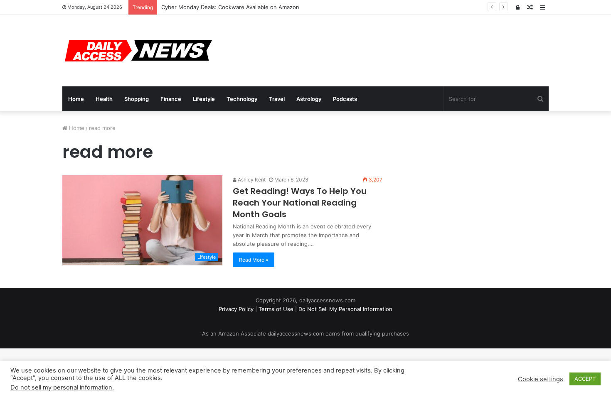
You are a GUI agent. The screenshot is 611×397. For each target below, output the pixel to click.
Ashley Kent (251, 179)
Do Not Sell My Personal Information (345, 309)
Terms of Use (276, 309)
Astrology (308, 99)
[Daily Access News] (137, 51)
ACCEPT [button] (585, 378)
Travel (277, 99)
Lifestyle (204, 99)
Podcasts (345, 99)
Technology (242, 99)
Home (76, 99)
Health (104, 99)
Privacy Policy (236, 309)
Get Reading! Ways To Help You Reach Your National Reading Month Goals (300, 202)
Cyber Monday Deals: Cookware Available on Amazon (230, 7)
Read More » (253, 260)
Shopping (136, 99)
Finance (170, 99)
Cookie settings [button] (540, 379)
